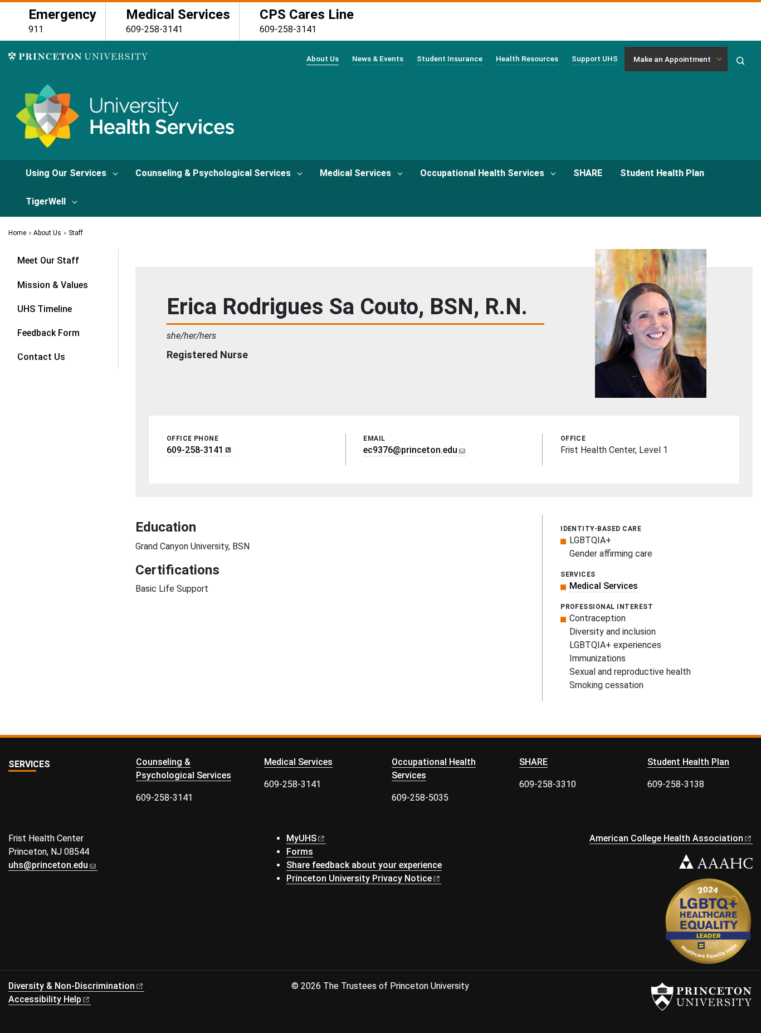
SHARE (587, 173)
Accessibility (44, 999)
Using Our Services (66, 173)
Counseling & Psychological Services (213, 173)
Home (17, 233)
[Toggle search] (740, 61)
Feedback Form (48, 333)
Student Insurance (449, 58)
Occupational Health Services (482, 173)
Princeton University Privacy (359, 878)
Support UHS (595, 58)
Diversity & (71, 986)
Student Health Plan (662, 173)
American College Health (666, 838)
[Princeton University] (78, 56)
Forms (299, 851)
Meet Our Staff (48, 260)
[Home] (123, 120)
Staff (76, 233)
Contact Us (41, 357)
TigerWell (46, 201)
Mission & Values (52, 285)
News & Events (377, 58)
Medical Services (355, 173)
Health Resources (527, 58)
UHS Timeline (44, 309)
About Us (322, 58)
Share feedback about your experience (364, 865)
